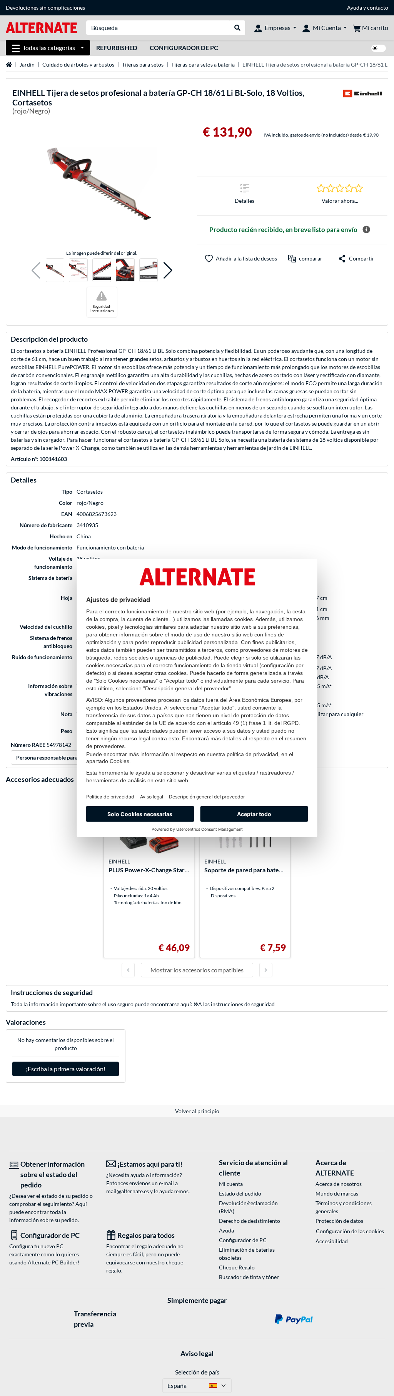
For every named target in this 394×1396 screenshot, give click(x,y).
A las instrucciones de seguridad (236, 1004)
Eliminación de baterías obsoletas (247, 1253)
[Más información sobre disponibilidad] (366, 230)
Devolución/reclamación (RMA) (248, 1207)
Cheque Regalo (237, 1267)
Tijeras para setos (143, 64)
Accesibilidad (332, 1241)
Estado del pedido (240, 1193)
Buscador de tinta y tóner (249, 1277)
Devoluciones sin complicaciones (45, 7)
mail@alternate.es (127, 1191)
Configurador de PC (184, 47)
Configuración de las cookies (350, 1231)
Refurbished (116, 47)
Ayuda (354, 7)
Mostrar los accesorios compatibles (197, 970)
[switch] (378, 48)
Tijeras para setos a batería (203, 64)
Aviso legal (197, 1353)
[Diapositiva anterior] (128, 970)
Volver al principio (197, 1111)
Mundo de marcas (337, 1193)
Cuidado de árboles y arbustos (78, 64)
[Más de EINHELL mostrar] (362, 103)
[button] (36, 270)
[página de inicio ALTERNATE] (41, 27)
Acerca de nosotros (339, 1184)
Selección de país (197, 1372)
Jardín (27, 64)
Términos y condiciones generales (344, 1207)
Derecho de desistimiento (249, 1220)
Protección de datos (339, 1220)
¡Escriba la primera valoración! (65, 1068)
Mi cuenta (231, 1184)
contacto (377, 7)
